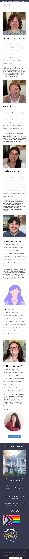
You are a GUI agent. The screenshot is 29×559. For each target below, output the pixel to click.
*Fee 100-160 (6, 122)
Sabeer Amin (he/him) (12, 241)
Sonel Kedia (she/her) (12, 171)
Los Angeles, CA (11, 505)
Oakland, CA (18, 503)
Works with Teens (18, 128)
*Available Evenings (17, 318)
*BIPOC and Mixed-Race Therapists (13, 256)
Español (23, 187)
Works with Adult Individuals (11, 190)
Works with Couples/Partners (11, 262)
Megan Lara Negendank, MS (12, 44)
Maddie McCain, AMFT (13, 366)
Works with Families (18, 193)
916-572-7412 (23, 1)
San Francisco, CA (9, 503)
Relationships (6, 384)
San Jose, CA (20, 505)
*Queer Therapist (16, 57)
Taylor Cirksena (10, 106)
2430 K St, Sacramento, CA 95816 (10, 1)
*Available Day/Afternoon (10, 48)
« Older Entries (7, 410)
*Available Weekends (19, 54)
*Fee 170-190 (6, 57)
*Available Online (7, 54)
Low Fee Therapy (10, 309)
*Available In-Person (14, 51)
